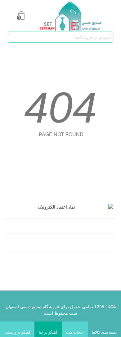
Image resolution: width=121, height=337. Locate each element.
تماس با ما (101, 259)
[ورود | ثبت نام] (9, 16)
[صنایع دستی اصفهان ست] (66, 16)
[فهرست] (110, 16)
